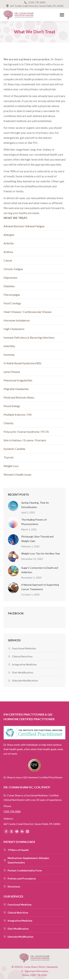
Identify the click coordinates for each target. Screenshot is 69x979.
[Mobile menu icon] (61, 14)
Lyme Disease (12, 371)
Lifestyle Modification (25, 680)
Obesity (8, 423)
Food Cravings (12, 303)
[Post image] (13, 505)
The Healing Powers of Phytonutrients (34, 522)
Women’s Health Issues (17, 474)
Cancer (8, 260)
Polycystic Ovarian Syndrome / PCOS (26, 431)
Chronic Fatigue (13, 269)
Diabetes (9, 286)
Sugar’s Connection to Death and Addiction (39, 570)
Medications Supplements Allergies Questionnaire (28, 860)
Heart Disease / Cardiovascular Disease (27, 311)
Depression (10, 277)
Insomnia (9, 354)
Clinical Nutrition (22, 656)
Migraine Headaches (16, 388)
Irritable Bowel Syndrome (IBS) (22, 363)
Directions (14, 886)
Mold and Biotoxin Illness (19, 397)
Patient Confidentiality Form (25, 870)
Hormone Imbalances (17, 320)
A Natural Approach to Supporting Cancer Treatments (40, 587)
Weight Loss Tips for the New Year (40, 553)
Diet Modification (22, 672)
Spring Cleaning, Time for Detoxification (35, 505)
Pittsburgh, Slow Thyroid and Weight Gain (37, 538)
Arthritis (9, 243)
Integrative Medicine (24, 664)
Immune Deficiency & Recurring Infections (29, 337)
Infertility (9, 346)
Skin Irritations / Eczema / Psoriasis (25, 440)
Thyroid (8, 457)
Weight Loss (11, 466)
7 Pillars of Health (18, 849)
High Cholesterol (14, 329)
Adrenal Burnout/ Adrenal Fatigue (24, 226)
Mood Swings (12, 406)
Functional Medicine (24, 648)
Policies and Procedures (22, 878)
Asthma (8, 251)
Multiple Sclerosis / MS (18, 414)
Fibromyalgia (12, 294)
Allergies (9, 234)
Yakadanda (52, 966)
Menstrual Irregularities (18, 380)
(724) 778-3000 (36, 2)
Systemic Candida (14, 448)
